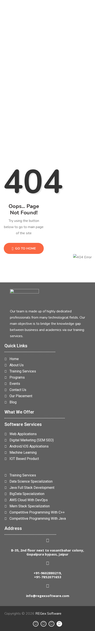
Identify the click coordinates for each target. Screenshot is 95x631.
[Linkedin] (36, 624)
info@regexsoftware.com (47, 595)
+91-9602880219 (47, 573)
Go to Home (25, 248)
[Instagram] (43, 624)
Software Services (23, 424)
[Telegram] (51, 624)
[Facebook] (59, 624)
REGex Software (48, 613)
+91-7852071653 (47, 577)
